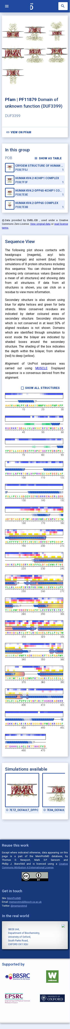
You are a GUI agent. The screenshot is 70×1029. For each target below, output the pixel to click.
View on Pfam (18, 132)
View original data (40, 223)
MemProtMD (14, 898)
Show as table (48, 158)
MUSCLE (41, 368)
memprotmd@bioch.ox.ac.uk (25, 901)
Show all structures (40, 388)
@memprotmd (19, 905)
